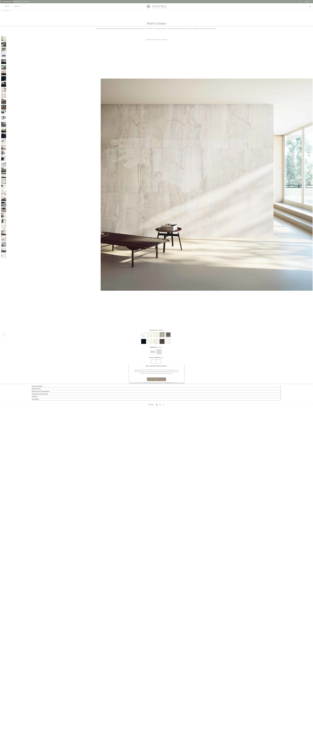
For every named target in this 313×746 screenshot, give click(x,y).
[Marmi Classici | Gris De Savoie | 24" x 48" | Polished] (3, 244)
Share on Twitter (156, 404)
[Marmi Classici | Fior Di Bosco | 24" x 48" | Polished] (3, 204)
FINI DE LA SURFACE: (156, 357)
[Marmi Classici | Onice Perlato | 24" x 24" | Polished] (3, 38)
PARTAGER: (151, 404)
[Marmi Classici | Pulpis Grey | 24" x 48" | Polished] (3, 101)
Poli (156, 361)
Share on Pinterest (163, 404)
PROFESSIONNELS (17, 1)
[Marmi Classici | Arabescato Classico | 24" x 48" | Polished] (3, 227)
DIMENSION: (156, 347)
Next (4, 334)
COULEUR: (156, 330)
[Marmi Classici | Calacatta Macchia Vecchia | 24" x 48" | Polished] (3, 192)
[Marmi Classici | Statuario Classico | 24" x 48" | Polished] (3, 112)
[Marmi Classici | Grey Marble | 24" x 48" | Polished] (3, 61)
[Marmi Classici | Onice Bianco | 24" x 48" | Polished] (3, 215)
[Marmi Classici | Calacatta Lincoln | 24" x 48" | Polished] (3, 238)
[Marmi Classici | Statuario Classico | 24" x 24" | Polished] (3, 50)
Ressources (17, 6)
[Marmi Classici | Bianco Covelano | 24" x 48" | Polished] (3, 181)
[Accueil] (1, 10)
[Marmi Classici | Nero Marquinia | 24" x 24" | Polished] (3, 78)
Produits (7, 6)
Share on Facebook (160, 404)
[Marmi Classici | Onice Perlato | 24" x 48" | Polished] (3, 95)
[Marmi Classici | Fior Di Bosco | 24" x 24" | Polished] (3, 210)
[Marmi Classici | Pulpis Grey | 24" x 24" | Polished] (3, 44)
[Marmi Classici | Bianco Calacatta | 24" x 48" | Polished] (3, 55)
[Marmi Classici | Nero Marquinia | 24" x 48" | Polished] (3, 72)
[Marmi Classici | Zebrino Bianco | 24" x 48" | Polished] (3, 250)
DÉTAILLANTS (26, 1)
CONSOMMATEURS (7, 1)
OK (156, 379)
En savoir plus (169, 373)
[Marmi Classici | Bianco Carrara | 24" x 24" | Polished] (3, 158)
